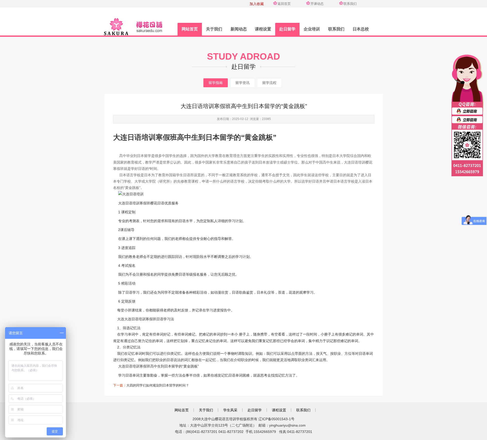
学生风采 (230, 410)
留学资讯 (242, 83)
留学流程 (269, 83)
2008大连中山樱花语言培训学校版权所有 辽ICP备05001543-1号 (243, 419)
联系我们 (350, 4)
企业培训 (312, 29)
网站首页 (190, 29)
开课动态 (317, 4)
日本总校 (361, 29)
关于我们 (214, 29)
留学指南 (215, 83)
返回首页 (284, 4)
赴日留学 (287, 29)
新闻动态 (239, 29)
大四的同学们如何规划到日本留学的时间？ (157, 385)
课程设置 (263, 29)
